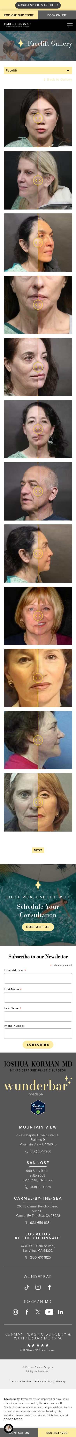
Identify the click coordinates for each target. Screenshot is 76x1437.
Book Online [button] (57, 15)
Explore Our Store (19, 15)
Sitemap (61, 1381)
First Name (13, 989)
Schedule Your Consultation (38, 910)
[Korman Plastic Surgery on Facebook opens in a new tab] (49, 1287)
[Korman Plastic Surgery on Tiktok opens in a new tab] (27, 1287)
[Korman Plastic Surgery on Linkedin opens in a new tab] (61, 1312)
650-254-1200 (13, 1419)
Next (38, 850)
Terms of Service (21, 1381)
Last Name (12, 1008)
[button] (69, 25)
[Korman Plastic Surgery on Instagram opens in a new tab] (38, 1287)
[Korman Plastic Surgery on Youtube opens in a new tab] (49, 1312)
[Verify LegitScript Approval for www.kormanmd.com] (38, 1107)
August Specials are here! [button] (38, 5)
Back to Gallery (59, 79)
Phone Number (14, 1025)
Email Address (15, 970)
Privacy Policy (43, 1381)
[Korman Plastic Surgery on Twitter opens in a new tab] (38, 1312)
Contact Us (38, 927)
